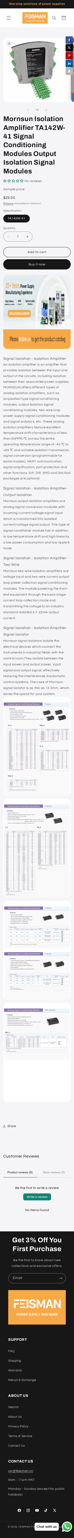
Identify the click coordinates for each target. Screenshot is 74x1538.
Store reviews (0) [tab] (54, 1172)
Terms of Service (20, 1436)
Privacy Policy (18, 1426)
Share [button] (11, 1126)
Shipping (8, 203)
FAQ (11, 1351)
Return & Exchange (22, 1380)
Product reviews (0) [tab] (20, 1172)
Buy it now (37, 264)
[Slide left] (27, 110)
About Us (15, 1416)
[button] (8, 18)
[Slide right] (46, 110)
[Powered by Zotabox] (69, 71)
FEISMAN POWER (29, 1527)
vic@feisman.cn (20, 1471)
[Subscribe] (61, 1278)
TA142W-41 (16, 218)
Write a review (37, 1197)
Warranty (15, 1370)
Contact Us (16, 1445)
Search (13, 1407)
